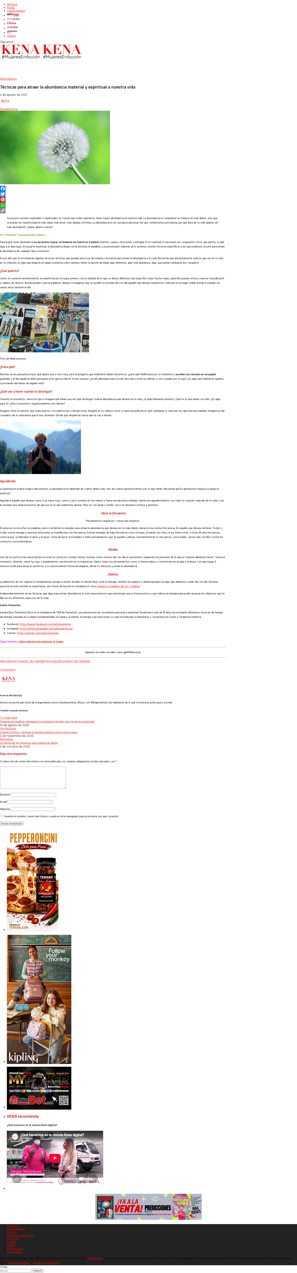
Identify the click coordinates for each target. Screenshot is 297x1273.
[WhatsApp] (113, 205)
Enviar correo (95, 1258)
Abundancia (8, 661)
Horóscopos (8, 728)
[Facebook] (113, 188)
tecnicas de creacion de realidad (68, 661)
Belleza (12, 4)
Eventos (12, 1238)
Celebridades (16, 11)
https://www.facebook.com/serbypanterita (45, 624)
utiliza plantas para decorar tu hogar (40, 641)
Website (5, 809)
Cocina (11, 1232)
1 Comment (8, 669)
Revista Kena (9, 109)
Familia (11, 1242)
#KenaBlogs (8, 79)
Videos (11, 36)
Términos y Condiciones (46, 1263)
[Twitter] (113, 194)
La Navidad (14, 1252)
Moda (11, 7)
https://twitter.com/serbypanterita (38, 633)
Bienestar (6, 739)
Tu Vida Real (8, 717)
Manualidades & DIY (20, 1235)
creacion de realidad (31, 661)
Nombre (5, 795)
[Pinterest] (113, 199)
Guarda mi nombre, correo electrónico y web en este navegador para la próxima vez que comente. (61, 816)
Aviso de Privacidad (19, 1263)
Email (3, 802)
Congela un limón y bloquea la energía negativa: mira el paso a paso (38, 732)
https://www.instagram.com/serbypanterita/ (46, 629)
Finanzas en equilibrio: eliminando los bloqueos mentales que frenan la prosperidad (47, 721)
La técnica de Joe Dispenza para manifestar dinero (29, 743)
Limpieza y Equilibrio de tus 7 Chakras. (118, 586)
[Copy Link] (113, 210)
